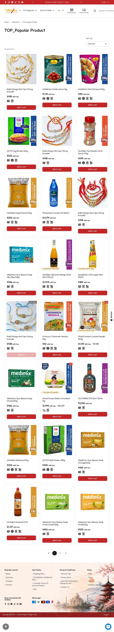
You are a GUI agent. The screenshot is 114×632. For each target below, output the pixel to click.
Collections (16, 22)
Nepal (7, 574)
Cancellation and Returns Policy (42, 578)
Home (6, 22)
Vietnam (8, 585)
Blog (89, 574)
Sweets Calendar (94, 585)
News (90, 577)
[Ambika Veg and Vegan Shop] (11, 11)
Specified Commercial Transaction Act (68, 582)
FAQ (34, 589)
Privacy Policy (65, 577)
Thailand (8, 581)
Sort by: (89, 38)
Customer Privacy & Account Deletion (40, 584)
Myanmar (8, 577)
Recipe (90, 581)
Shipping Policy (38, 574)
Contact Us (64, 587)
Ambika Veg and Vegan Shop (27, 614)
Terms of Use (65, 574)
